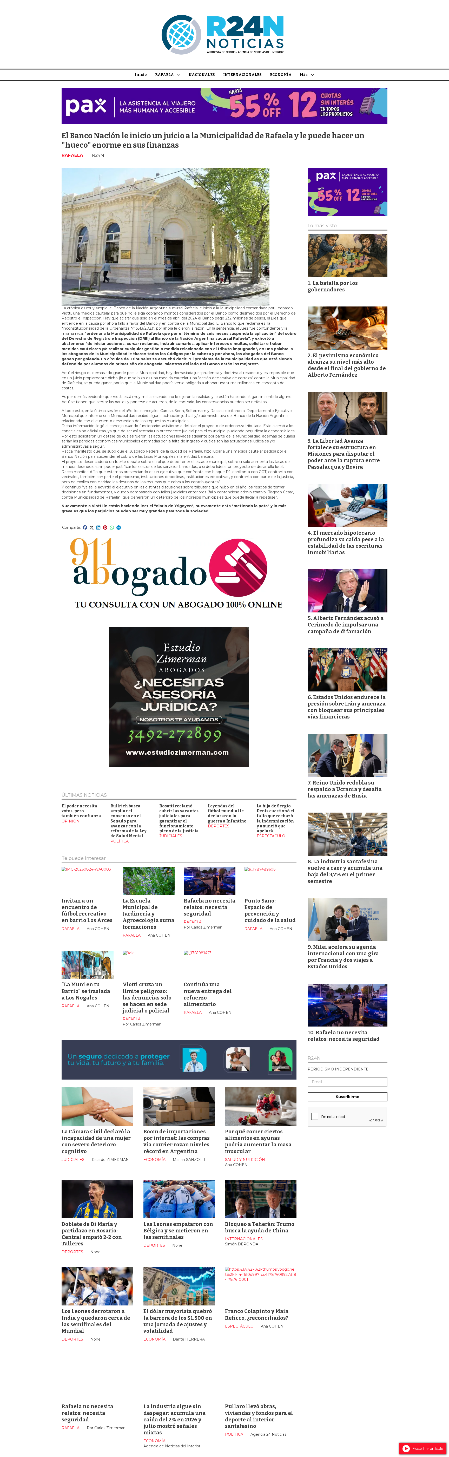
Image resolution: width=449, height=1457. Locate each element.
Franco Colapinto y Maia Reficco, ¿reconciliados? (256, 1314)
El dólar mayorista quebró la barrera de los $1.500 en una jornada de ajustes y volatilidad (177, 1321)
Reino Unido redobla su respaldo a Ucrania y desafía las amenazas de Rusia (345, 789)
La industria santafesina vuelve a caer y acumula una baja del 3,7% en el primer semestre (345, 871)
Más (304, 75)
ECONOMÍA (281, 75)
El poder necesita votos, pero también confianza (81, 811)
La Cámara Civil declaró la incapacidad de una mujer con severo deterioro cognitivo (96, 1141)
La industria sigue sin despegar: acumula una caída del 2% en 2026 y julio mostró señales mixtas (174, 1419)
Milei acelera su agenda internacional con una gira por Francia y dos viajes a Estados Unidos (343, 957)
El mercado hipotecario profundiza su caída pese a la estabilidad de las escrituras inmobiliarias (346, 543)
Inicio (141, 75)
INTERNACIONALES (242, 75)
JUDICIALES (170, 836)
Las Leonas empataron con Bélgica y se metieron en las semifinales (178, 1230)
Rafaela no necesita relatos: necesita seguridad (209, 907)
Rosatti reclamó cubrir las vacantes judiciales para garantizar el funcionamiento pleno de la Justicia (179, 818)
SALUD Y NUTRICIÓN (245, 1159)
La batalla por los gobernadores (333, 286)
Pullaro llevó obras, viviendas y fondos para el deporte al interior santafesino (259, 1416)
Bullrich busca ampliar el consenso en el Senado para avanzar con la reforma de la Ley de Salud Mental (128, 821)
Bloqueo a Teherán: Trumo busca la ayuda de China (259, 1227)
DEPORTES (218, 826)
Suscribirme (347, 1096)
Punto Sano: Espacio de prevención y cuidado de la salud (270, 911)
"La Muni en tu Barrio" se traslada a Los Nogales (86, 991)
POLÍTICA (119, 841)
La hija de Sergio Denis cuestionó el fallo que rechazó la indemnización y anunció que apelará (275, 818)
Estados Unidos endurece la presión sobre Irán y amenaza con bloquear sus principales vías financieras (347, 707)
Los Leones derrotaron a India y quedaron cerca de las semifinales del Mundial (96, 1321)
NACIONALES (202, 75)
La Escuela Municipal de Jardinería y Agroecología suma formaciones (148, 914)
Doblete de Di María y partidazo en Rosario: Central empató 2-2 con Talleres (92, 1234)
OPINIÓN (71, 821)
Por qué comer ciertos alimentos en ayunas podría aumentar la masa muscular (258, 1141)
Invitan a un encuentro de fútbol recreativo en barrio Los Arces (87, 911)
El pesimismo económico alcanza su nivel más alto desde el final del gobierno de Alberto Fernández (347, 365)
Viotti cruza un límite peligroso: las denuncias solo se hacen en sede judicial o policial (147, 997)
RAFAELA (164, 75)
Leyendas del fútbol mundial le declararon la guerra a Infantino (227, 814)
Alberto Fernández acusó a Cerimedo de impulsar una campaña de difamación (346, 624)
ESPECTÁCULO (271, 836)
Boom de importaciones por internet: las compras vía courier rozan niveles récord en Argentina (176, 1141)
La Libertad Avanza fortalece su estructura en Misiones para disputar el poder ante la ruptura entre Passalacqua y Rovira (344, 454)
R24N (314, 1058)
